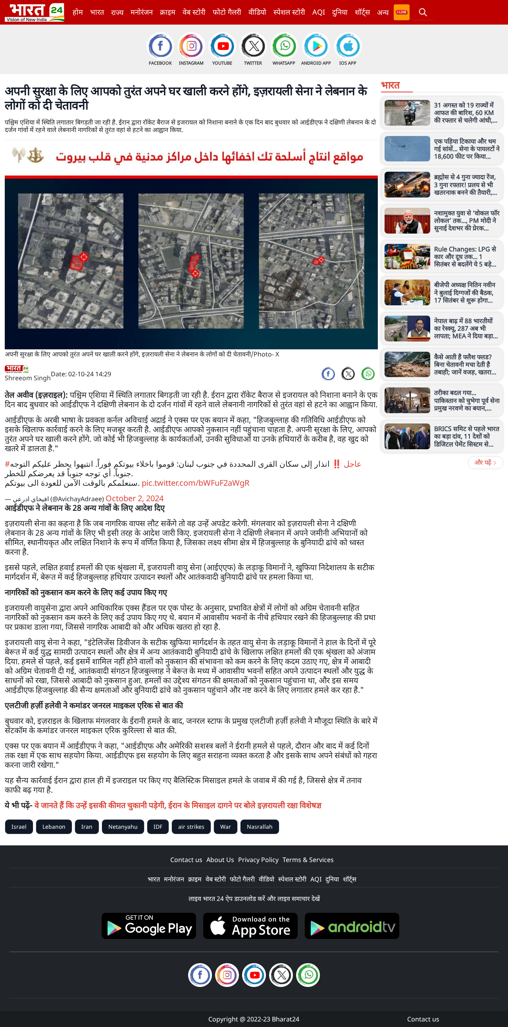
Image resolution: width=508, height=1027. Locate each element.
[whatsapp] (368, 374)
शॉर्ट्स (362, 12)
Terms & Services (308, 859)
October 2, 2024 (135, 498)
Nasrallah (260, 826)
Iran (86, 826)
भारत (97, 12)
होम (78, 12)
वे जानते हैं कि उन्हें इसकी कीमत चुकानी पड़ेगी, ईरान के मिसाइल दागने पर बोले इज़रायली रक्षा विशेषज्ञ (178, 805)
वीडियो (257, 12)
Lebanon (53, 826)
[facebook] (328, 374)
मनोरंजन (142, 12)
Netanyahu (123, 826)
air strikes (191, 826)
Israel (19, 826)
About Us (220, 859)
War (225, 826)
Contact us (186, 859)
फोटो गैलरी (227, 12)
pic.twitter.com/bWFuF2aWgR (195, 482)
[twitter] (348, 374)
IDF (158, 826)
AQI (318, 12)
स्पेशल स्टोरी (289, 12)
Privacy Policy (258, 859)
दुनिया (340, 12)
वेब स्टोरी (194, 12)
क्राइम (167, 12)
